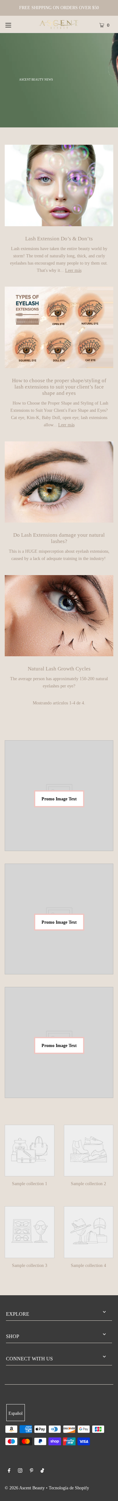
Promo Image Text (59, 798)
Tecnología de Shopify (69, 1487)
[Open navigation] (15, 24)
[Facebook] (9, 1471)
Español (15, 1413)
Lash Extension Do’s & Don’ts (59, 239)
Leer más (73, 270)
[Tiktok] (42, 1471)
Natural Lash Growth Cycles (59, 669)
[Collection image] (29, 1171)
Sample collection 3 (29, 1265)
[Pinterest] (31, 1471)
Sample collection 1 (29, 1183)
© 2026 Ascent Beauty (25, 1487)
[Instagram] (20, 1471)
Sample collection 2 (88, 1183)
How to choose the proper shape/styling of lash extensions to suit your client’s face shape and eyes (59, 387)
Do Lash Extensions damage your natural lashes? (59, 538)
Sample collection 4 (88, 1265)
